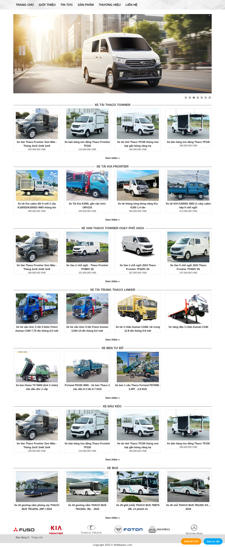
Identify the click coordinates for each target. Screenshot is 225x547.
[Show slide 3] (194, 97)
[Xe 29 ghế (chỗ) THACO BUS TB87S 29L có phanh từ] (138, 486)
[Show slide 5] (202, 97)
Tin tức (66, 4)
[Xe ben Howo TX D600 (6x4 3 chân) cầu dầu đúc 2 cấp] (37, 367)
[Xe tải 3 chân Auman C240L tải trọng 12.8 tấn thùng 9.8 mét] (138, 308)
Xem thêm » (112, 158)
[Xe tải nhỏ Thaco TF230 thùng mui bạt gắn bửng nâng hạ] (138, 123)
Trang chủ (25, 4)
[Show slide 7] (209, 97)
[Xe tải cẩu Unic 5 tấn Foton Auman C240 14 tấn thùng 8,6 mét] (87, 308)
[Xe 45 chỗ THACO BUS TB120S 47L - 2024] (188, 486)
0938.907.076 (191, 541)
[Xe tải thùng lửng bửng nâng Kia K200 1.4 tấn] (138, 185)
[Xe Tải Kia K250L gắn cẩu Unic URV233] (87, 185)
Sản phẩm (86, 4)
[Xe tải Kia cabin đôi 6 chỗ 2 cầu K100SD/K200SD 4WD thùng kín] (37, 185)
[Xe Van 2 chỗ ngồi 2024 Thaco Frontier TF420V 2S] (138, 247)
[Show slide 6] (205, 97)
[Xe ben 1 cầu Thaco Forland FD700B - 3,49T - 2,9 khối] (138, 367)
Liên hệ (131, 4)
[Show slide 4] (198, 97)
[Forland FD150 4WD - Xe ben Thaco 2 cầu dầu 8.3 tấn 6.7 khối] (87, 367)
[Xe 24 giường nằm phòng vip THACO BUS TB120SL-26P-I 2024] (37, 486)
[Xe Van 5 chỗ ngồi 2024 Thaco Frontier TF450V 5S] (188, 247)
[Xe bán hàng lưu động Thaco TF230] (188, 123)
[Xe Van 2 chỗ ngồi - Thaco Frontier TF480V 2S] (87, 247)
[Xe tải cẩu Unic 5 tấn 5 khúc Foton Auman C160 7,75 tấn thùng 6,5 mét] (37, 308)
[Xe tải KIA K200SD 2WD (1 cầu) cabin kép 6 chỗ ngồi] (188, 185)
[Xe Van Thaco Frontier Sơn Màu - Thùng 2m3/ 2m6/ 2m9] (37, 123)
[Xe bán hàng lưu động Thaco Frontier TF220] (87, 123)
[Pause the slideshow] (202, 54)
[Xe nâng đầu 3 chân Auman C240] (188, 308)
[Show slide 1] (186, 97)
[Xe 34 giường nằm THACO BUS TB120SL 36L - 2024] (87, 486)
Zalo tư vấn (213, 541)
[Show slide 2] (190, 97)
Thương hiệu (110, 4)
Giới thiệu (47, 4)
